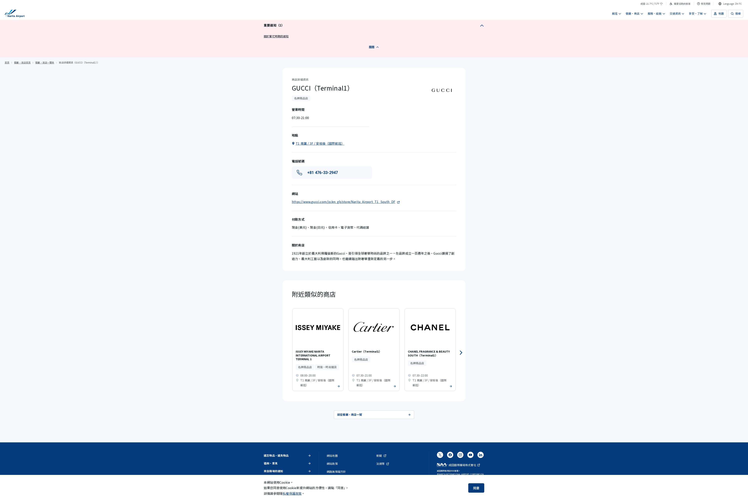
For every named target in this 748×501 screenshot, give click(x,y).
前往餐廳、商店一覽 (349, 414)
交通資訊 (675, 13)
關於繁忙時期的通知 (276, 36)
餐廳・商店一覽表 (44, 62)
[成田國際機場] (15, 14)
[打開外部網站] (440, 456)
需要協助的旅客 (682, 3)
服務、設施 (655, 13)
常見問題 (705, 3)
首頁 (7, 62)
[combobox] (730, 4)
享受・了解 (696, 13)
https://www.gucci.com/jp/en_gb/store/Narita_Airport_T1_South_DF (343, 201)
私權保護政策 (292, 493)
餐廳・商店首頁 (22, 62)
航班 (614, 13)
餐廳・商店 (633, 13)
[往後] (461, 353)
